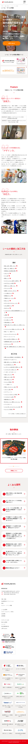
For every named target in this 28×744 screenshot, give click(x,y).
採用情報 (3, 615)
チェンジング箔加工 (8, 409)
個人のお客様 (4, 622)
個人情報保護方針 (5, 626)
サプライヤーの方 (5, 620)
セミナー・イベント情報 (6, 605)
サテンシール (7, 288)
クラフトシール (7, 344)
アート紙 (6, 275)
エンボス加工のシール (9, 364)
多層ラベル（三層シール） (10, 285)
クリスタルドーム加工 (9, 397)
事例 (2, 603)
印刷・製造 (7, 6)
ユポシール (6, 273)
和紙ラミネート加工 (8, 377)
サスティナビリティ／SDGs (7, 611)
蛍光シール (6, 300)
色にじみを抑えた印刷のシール (11, 339)
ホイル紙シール (7, 319)
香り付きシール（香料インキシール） (12, 402)
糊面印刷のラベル (8, 399)
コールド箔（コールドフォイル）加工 (12, 406)
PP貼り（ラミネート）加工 (10, 387)
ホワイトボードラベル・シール (11, 303)
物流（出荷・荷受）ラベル (10, 265)
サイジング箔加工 (8, 382)
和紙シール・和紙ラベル (9, 268)
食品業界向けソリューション (7, 601)
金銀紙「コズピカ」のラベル (10, 290)
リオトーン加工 (7, 389)
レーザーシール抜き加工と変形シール (12, 367)
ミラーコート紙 (7, 317)
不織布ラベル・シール (9, 298)
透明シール (6, 278)
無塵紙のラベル (7, 295)
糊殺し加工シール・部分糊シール (11, 362)
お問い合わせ (11, 43)
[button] (3, 450)
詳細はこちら (14, 470)
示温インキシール (8, 374)
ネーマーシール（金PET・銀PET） (11, 280)
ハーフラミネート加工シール (10, 369)
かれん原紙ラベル (8, 305)
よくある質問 (4, 609)
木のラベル (6, 308)
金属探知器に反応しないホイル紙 (11, 341)
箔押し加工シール (8, 379)
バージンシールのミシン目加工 (11, 394)
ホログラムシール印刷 (9, 283)
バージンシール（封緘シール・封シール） (13, 329)
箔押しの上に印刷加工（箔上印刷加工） (12, 357)
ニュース (3, 624)
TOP (2, 6)
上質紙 (5, 315)
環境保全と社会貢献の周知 (10, 270)
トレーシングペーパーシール (10, 334)
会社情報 (3, 613)
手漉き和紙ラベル (8, 322)
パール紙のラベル (8, 293)
